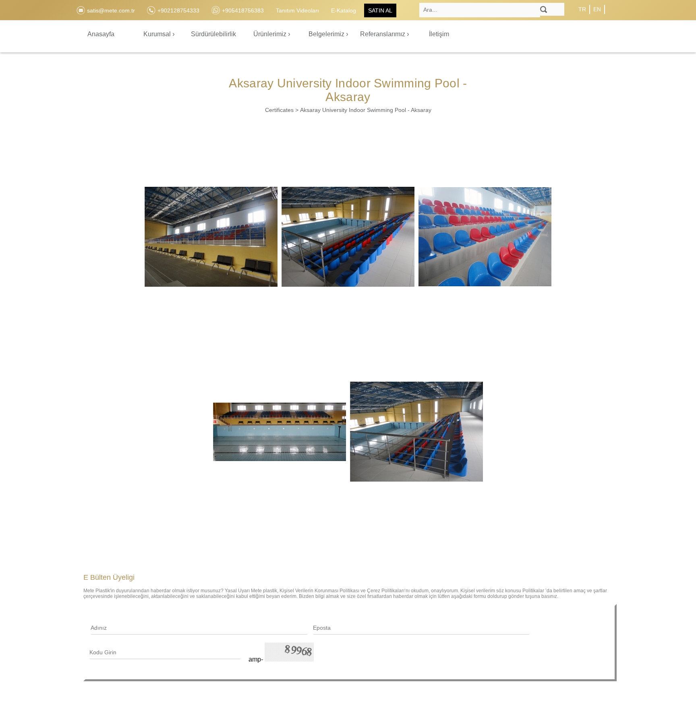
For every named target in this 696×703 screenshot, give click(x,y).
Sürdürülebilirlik (213, 34)
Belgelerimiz (327, 34)
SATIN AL (380, 10)
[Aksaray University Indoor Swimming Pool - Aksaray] (211, 236)
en (597, 9)
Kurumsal (157, 34)
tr (582, 9)
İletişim (439, 34)
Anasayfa (100, 34)
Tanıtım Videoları (297, 10)
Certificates (279, 110)
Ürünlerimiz (270, 34)
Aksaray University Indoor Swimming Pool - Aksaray (365, 110)
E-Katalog (343, 10)
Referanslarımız (383, 34)
